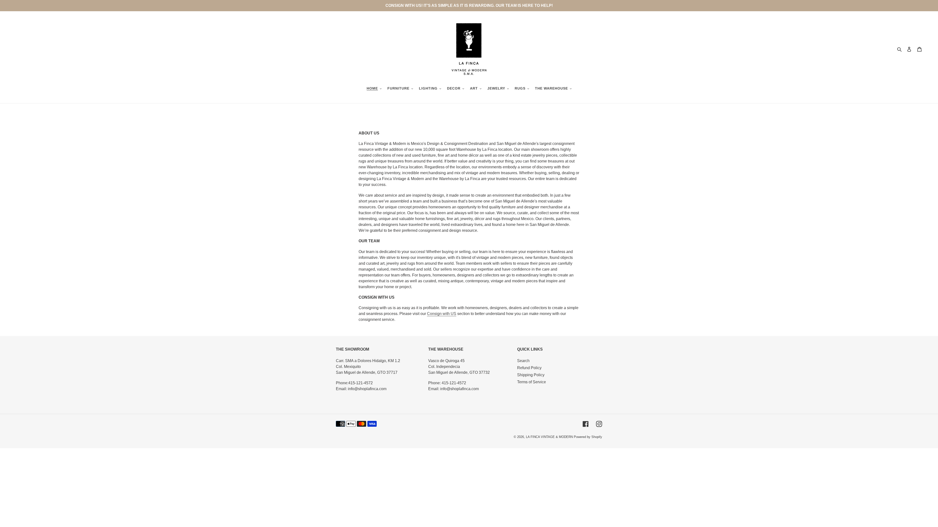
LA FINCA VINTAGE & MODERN (549, 437)
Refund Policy (529, 368)
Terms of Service (531, 382)
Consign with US (441, 314)
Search (523, 361)
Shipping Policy (530, 375)
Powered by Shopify (588, 437)
